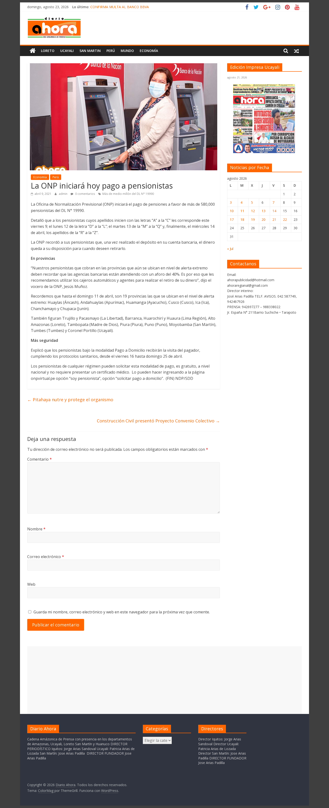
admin (63, 194)
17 (232, 219)
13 (263, 211)
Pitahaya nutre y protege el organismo (70, 399)
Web (31, 584)
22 (285, 219)
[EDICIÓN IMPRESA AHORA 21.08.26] (264, 152)
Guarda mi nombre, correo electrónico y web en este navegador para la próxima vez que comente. (121, 612)
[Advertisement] (164, 680)
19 (253, 219)
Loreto (47, 50)
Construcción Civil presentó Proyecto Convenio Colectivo (158, 421)
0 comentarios (84, 194)
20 (263, 219)
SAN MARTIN (90, 50)
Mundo (127, 50)
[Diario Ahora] (32, 51)
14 (274, 211)
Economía (149, 50)
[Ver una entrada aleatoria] (296, 51)
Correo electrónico (45, 556)
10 (232, 211)
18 (242, 219)
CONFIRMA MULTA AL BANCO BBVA (119, 7)
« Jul (230, 248)
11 (242, 211)
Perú (110, 50)
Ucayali (67, 50)
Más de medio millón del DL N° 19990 (128, 194)
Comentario (39, 459)
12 (253, 211)
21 (274, 219)
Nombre (36, 529)
